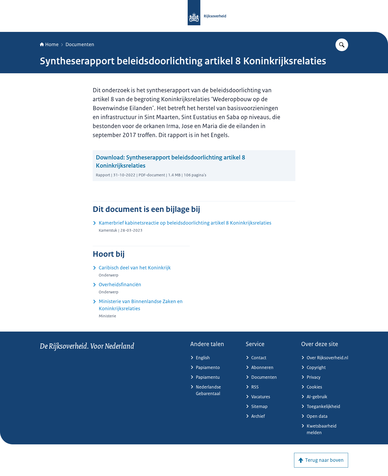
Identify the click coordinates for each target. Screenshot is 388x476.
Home (52, 44)
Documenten (79, 44)
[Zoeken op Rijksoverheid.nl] (341, 44)
